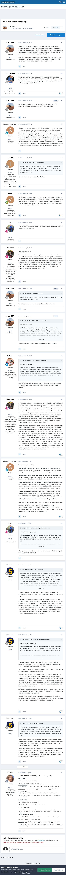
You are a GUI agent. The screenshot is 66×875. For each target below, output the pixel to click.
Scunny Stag (10, 73)
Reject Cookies (58, 870)
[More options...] (61, 43)
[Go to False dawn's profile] (10, 254)
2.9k (11, 263)
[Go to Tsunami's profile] (10, 164)
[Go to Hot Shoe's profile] (10, 571)
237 (11, 580)
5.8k (11, 208)
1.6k (11, 237)
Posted (25, 42)
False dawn (10, 248)
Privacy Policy (30, 863)
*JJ (9, 222)
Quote (24, 66)
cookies (12, 869)
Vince (10, 193)
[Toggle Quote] (21, 162)
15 (11, 57)
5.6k (11, 139)
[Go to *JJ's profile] (10, 228)
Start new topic (39, 35)
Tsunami (10, 158)
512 (11, 88)
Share (47, 27)
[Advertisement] (33, 14)
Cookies (37, 863)
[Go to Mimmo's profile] (10, 778)
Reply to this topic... (17, 849)
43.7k (10, 371)
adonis (39, 162)
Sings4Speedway (10, 124)
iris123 (9, 356)
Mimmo (10, 772)
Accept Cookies (45, 870)
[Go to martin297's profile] (5, 27)
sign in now (40, 840)
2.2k (11, 787)
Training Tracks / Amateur (26, 28)
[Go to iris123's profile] (10, 362)
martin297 (13, 26)
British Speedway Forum (12, 6)
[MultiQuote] (19, 66)
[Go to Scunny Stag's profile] (10, 79)
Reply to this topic (55, 35)
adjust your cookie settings (21, 871)
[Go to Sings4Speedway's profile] (10, 130)
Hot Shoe (9, 565)
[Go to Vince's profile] (10, 199)
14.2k (10, 173)
